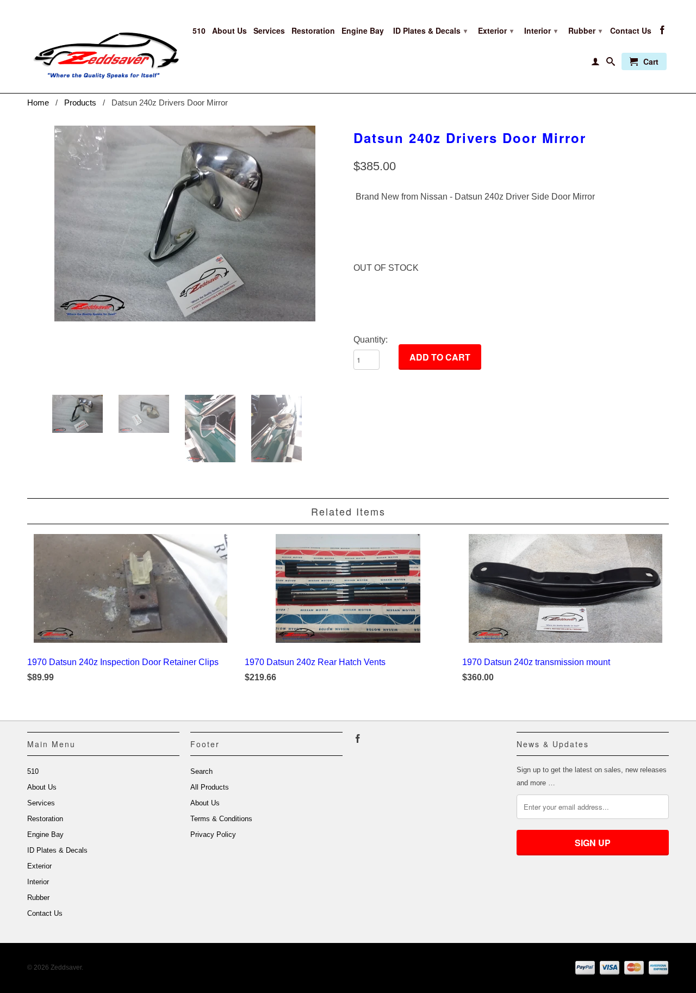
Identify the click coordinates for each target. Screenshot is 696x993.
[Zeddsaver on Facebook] (662, 32)
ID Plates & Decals (430, 30)
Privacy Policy (213, 834)
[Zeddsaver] (103, 46)
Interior (540, 30)
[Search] (610, 63)
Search (201, 771)
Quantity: (370, 339)
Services (269, 31)
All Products (209, 787)
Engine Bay (362, 31)
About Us (229, 31)
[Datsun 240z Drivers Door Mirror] (185, 223)
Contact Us (630, 31)
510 (199, 31)
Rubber (585, 30)
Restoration (313, 31)
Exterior (495, 30)
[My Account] (595, 63)
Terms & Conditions (221, 819)
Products (80, 102)
